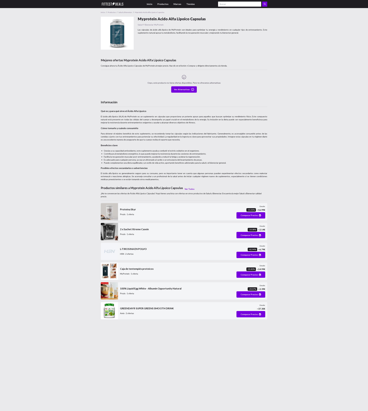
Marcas (177, 4)
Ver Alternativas (182, 89)
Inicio (149, 4)
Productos (162, 4)
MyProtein (159, 24)
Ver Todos (189, 189)
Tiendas (190, 4)
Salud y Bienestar (146, 24)
